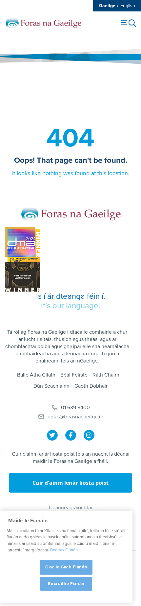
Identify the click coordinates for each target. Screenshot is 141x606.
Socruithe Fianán (66, 583)
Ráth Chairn (105, 375)
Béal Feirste (74, 375)
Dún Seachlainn (51, 386)
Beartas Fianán (64, 550)
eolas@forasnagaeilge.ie (75, 416)
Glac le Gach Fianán (66, 567)
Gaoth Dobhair (91, 386)
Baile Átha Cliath (36, 375)
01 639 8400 (75, 407)
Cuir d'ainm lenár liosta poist (70, 482)
